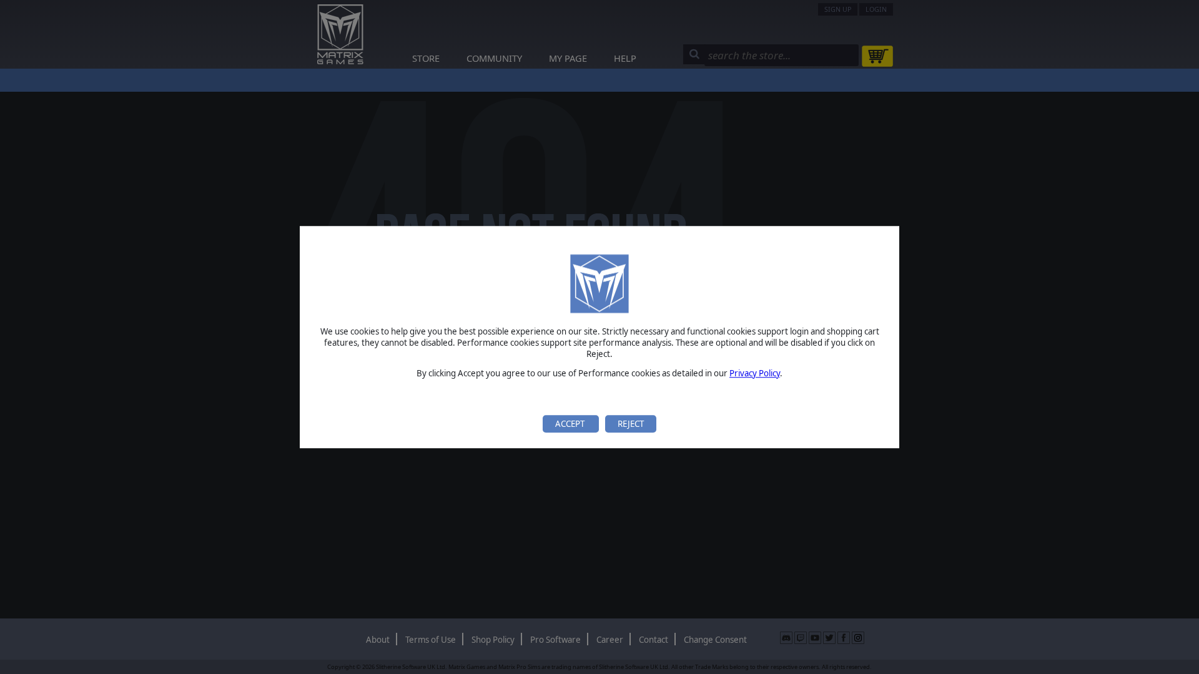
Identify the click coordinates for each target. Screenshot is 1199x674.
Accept (570, 423)
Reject (631, 423)
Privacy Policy (754, 373)
